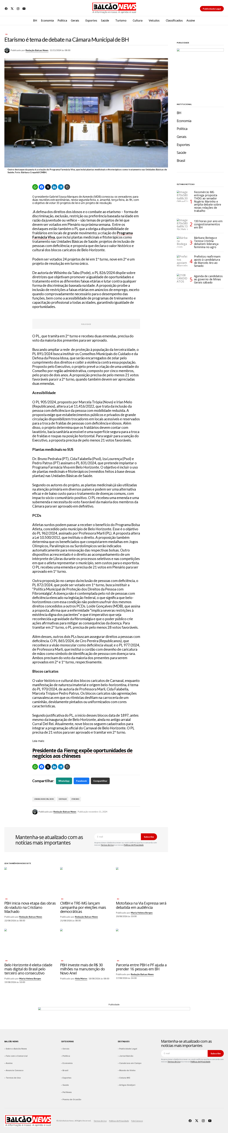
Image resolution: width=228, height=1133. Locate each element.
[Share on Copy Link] (67, 187)
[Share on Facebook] (41, 187)
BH (6, 34)
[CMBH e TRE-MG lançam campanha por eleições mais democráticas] (86, 882)
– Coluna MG (124, 1078)
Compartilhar (100, 781)
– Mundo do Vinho (126, 1070)
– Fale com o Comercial (16, 1056)
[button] (221, 20)
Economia (184, 120)
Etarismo (75, 799)
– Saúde (65, 1085)
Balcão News (11, 1041)
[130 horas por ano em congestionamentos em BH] (182, 224)
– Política (65, 1056)
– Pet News (66, 1092)
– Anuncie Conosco (13, 1070)
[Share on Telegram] (61, 187)
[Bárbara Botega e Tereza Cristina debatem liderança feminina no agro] (182, 242)
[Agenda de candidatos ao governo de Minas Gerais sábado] (182, 279)
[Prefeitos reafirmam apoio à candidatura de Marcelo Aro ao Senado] (182, 260)
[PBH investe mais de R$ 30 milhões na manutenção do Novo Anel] (86, 943)
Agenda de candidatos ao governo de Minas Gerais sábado (208, 279)
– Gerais (65, 1049)
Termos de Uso (107, 845)
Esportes (183, 144)
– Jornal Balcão (125, 1056)
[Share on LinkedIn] (54, 187)
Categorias (67, 1041)
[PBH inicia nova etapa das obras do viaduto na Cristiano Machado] (30, 882)
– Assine (8, 1063)
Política (182, 128)
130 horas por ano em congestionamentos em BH (208, 224)
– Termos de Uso (12, 1078)
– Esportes (66, 1078)
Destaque (62, 799)
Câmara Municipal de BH (44, 799)
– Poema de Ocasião (71, 1099)
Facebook (81, 781)
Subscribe (149, 836)
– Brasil (64, 1070)
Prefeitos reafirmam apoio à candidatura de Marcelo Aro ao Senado (207, 261)
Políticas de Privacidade (134, 845)
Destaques (123, 1041)
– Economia (67, 1063)
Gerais (181, 136)
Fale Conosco (137, 1121)
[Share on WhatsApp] (35, 187)
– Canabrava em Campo (129, 1063)
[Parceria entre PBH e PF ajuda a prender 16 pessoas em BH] (142, 943)
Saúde (181, 152)
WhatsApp (64, 781)
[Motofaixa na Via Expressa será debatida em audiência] (142, 882)
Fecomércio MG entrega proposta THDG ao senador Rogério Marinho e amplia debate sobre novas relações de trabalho (207, 201)
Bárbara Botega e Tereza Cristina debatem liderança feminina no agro (206, 242)
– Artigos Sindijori (126, 1085)
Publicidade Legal (212, 8)
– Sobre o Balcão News (15, 1049)
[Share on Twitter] (48, 187)
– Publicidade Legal (127, 1049)
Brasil (181, 160)
